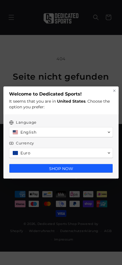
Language (26, 122)
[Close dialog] (114, 91)
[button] (61, 132)
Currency (25, 143)
